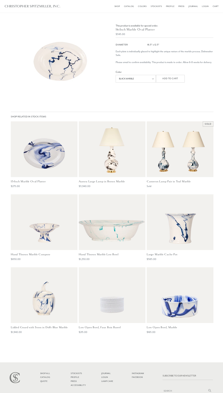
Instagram (138, 373)
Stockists (156, 6)
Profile (170, 6)
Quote (44, 381)
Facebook (137, 377)
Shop (117, 6)
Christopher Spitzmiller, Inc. (32, 6)
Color (119, 72)
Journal (193, 6)
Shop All (45, 373)
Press (181, 6)
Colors (142, 6)
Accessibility (78, 385)
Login (205, 6)
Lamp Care (107, 381)
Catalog (129, 6)
